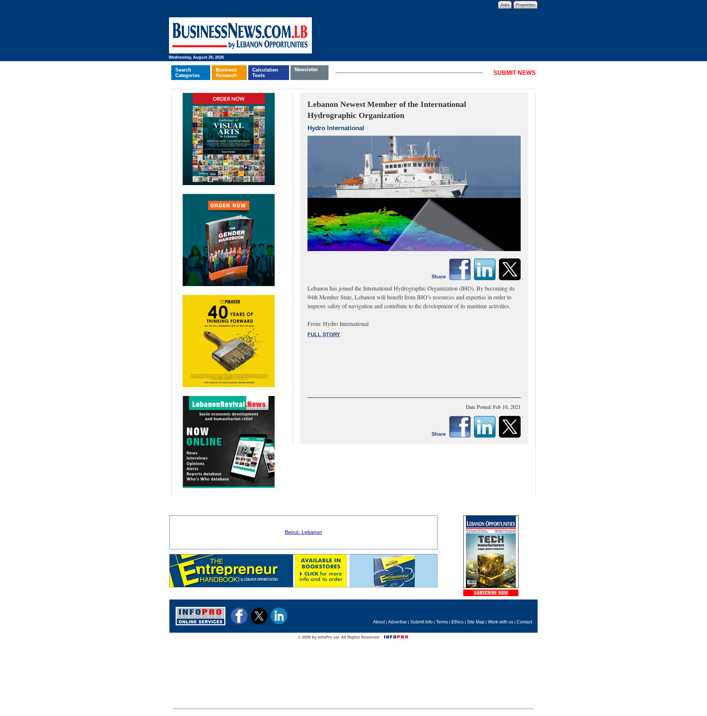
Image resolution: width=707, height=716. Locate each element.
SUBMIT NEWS (514, 73)
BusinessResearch (226, 72)
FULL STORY (323, 334)
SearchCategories (187, 72)
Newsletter (306, 69)
